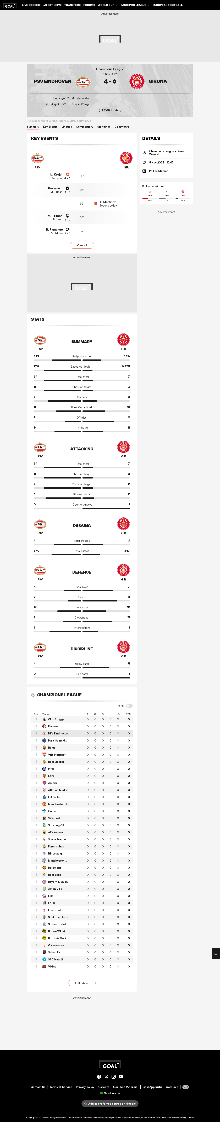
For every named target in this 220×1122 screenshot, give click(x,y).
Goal (46, 1117)
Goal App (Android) (125, 1087)
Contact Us (38, 1087)
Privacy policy (85, 1087)
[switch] (129, 706)
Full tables (82, 983)
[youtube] (121, 1077)
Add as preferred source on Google (112, 1103)
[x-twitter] (106, 1077)
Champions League (110, 69)
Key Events (50, 126)
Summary (33, 126)
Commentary (84, 126)
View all (82, 245)
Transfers (72, 5)
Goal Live (172, 1087)
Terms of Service (61, 1087)
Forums (89, 5)
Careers (103, 1087)
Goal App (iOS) (152, 1087)
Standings (104, 126)
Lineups (67, 126)
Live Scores (31, 5)
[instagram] (113, 1077)
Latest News (52, 5)
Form (121, 705)
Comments (122, 126)
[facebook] (99, 1077)
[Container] (60, 81)
